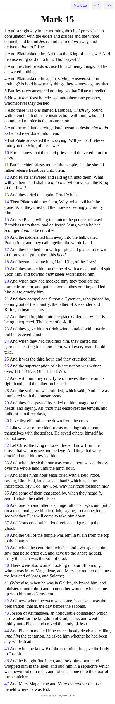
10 (6, 152)
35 (6, 493)
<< (96, 5)
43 (6, 613)
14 (6, 201)
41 (6, 583)
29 (6, 402)
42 (6, 600)
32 (6, 445)
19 (6, 268)
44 (6, 630)
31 (6, 427)
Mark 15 (80, 5)
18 (6, 261)
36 (6, 505)
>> (109, 5)
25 (6, 359)
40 (6, 565)
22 (6, 316)
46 (6, 660)
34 (6, 475)
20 (6, 281)
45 (6, 648)
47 (6, 683)
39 (6, 547)
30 (6, 420)
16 (6, 237)
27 (6, 378)
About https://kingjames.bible (57, 695)
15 (6, 219)
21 (6, 299)
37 (6, 523)
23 (6, 328)
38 (6, 535)
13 (6, 194)
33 (6, 462)
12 (6, 177)
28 (6, 390)
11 (6, 165)
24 (6, 341)
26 (6, 366)
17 (6, 249)
